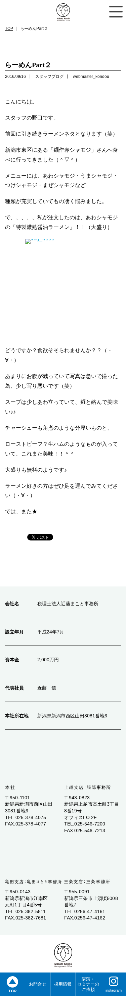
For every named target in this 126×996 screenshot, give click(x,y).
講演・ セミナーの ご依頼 (88, 984)
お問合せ (37, 984)
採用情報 (63, 984)
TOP (9, 28)
